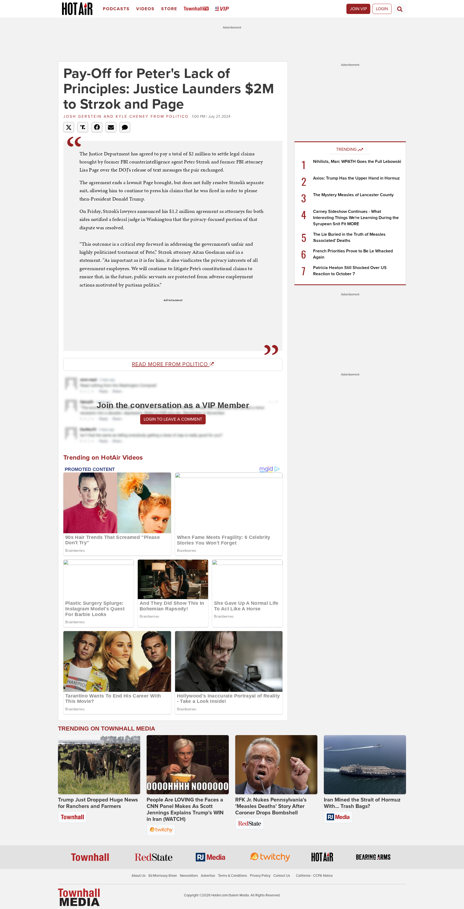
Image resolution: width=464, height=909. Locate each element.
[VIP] (223, 9)
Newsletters (189, 876)
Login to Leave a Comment (173, 419)
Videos (145, 9)
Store (169, 9)
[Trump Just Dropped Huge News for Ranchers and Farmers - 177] (99, 764)
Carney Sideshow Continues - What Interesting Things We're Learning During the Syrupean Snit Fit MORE (356, 218)
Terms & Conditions (232, 876)
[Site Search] (400, 9)
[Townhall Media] (79, 897)
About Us (139, 876)
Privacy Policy (260, 876)
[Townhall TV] (197, 9)
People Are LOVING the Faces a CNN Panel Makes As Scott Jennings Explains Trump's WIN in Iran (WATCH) (185, 809)
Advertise (208, 876)
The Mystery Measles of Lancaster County (353, 195)
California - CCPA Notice (314, 876)
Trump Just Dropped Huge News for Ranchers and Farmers (98, 803)
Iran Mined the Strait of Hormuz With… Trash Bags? (362, 803)
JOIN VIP (358, 9)
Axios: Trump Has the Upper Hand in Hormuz (356, 178)
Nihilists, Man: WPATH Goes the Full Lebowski (357, 161)
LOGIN (382, 9)
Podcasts (116, 9)
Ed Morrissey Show (162, 876)
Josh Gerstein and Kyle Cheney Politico (127, 116)
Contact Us (281, 876)
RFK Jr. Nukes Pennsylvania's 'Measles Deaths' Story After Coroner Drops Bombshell (271, 806)
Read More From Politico (170, 364)
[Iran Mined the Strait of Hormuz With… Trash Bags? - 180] (365, 764)
